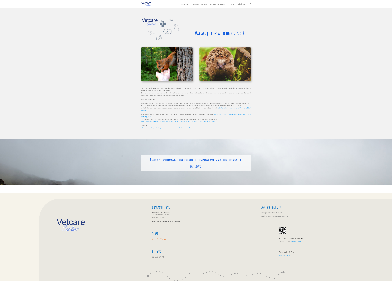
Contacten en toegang (217, 4)
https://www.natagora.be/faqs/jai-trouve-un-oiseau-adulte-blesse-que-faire (166, 128)
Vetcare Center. (296, 241)
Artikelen (231, 4)
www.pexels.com (284, 255)
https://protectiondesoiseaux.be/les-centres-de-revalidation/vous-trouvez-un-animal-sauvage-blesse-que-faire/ (179, 121)
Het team (195, 4)
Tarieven (204, 4)
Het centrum (184, 4)
